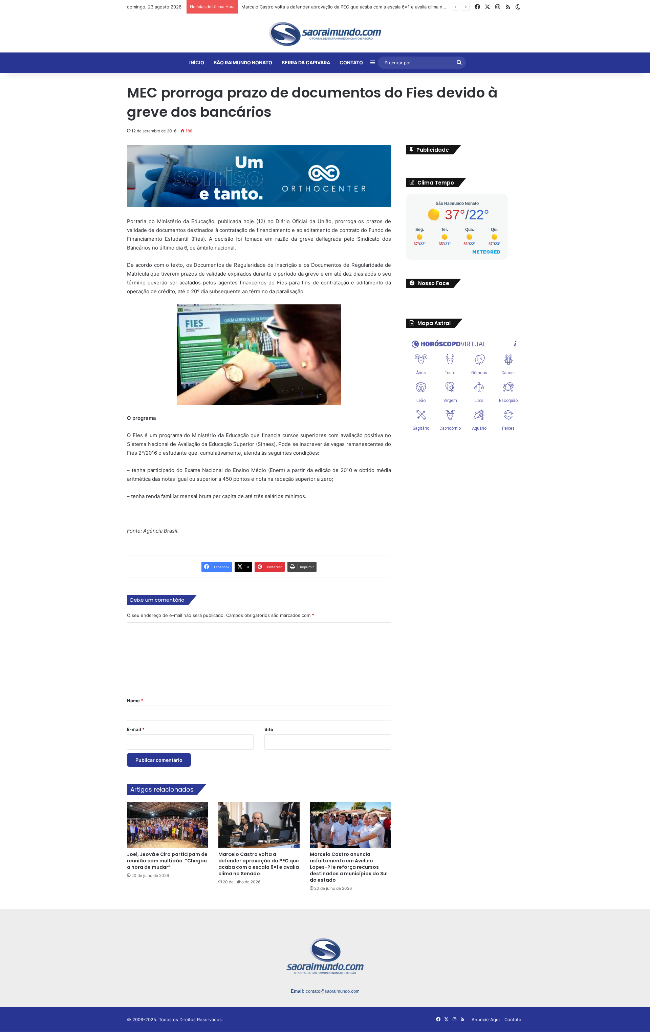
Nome (135, 701)
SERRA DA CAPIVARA (306, 62)
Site (268, 730)
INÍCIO (196, 62)
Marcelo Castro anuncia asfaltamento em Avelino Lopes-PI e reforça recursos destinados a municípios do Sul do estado (349, 868)
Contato (512, 1020)
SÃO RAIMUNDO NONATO (243, 62)
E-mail (136, 730)
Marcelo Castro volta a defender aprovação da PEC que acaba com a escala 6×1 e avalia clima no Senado (258, 865)
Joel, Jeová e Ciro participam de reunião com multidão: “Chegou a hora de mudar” (167, 861)
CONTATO (351, 62)
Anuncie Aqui (486, 1020)
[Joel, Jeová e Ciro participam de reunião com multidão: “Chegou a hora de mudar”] (167, 825)
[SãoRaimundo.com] (325, 34)
